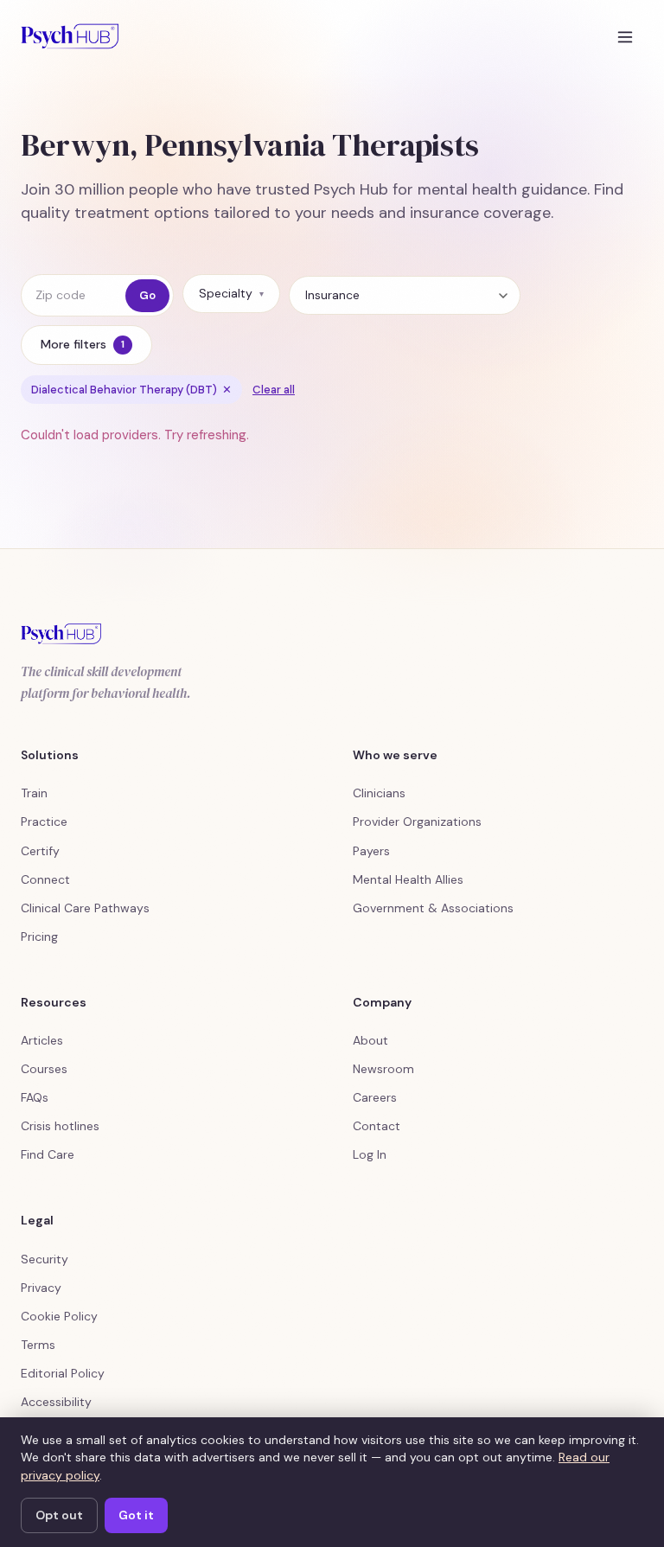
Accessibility (56, 1402)
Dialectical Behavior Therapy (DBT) (131, 389)
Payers (371, 851)
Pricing (39, 936)
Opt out (59, 1515)
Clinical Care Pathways (85, 908)
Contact (376, 1126)
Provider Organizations (417, 821)
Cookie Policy (59, 1316)
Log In (369, 1154)
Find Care (47, 1154)
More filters (82, 344)
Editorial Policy (63, 1373)
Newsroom (383, 1069)
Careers (375, 1097)
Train (34, 793)
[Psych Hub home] (69, 36)
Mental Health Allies (408, 879)
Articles (42, 1040)
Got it (136, 1515)
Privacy (41, 1287)
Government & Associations (433, 908)
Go (147, 295)
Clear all (273, 389)
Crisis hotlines (60, 1126)
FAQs (34, 1097)
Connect (45, 879)
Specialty (231, 293)
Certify (40, 851)
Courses (44, 1069)
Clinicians (379, 793)
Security (44, 1259)
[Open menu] (625, 36)
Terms (38, 1344)
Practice (44, 821)
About (370, 1040)
